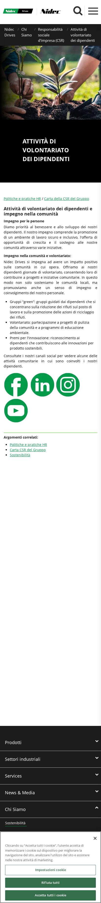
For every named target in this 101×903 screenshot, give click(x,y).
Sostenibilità (20, 455)
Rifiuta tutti (50, 882)
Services (13, 776)
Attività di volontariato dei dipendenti (83, 35)
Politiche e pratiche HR (22, 198)
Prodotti (13, 742)
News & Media (20, 793)
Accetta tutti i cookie (50, 895)
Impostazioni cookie (50, 870)
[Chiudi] (95, 838)
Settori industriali (22, 759)
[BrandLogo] (18, 12)
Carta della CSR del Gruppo (66, 198)
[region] (50, 867)
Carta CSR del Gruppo (28, 449)
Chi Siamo (15, 809)
